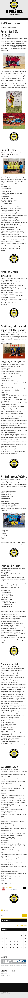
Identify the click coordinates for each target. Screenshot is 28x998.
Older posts (4, 910)
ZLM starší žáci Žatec (10, 664)
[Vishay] (14, 963)
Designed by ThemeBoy (5, 993)
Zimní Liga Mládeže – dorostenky (10, 273)
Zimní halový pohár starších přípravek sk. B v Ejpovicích (13, 328)
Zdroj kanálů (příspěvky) (7, 975)
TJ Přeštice (14, 11)
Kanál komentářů (6, 978)
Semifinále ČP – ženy (10, 566)
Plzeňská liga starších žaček (14, 476)
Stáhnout (24, 888)
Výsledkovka (9, 887)
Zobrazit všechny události (21, 925)
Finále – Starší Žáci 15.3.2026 (10, 33)
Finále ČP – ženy (8, 150)
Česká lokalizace (6, 980)
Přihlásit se (4, 973)
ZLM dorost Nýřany (9, 766)
